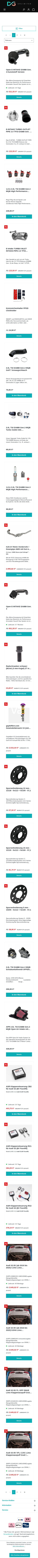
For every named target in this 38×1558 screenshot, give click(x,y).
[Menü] (4, 9)
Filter (20, 28)
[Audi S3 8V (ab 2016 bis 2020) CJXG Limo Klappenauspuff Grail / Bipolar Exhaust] (19, 1252)
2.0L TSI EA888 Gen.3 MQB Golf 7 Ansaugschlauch (18, 369)
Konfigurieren (20, 1550)
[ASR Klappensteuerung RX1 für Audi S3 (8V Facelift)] (19, 1133)
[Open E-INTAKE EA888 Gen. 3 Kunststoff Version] (19, 56)
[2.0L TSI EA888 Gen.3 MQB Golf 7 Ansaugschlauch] (19, 355)
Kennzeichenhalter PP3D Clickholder (17, 309)
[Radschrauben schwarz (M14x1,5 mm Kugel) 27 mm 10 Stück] (19, 653)
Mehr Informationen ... (19, 1546)
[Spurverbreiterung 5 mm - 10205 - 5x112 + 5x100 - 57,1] (19, 894)
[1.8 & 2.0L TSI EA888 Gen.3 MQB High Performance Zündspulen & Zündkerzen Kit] (19, 176)
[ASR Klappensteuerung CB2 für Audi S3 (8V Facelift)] (19, 1073)
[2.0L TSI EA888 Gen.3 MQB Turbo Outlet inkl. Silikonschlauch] (19, 414)
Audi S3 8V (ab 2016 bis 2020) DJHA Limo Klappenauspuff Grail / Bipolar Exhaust (16, 1329)
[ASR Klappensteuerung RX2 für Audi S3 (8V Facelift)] (19, 1192)
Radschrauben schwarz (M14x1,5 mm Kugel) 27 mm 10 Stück (18, 667)
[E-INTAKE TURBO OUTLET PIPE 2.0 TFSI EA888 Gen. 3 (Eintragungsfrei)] (19, 116)
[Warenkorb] (33, 9)
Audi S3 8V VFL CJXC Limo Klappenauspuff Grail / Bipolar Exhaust (18, 1454)
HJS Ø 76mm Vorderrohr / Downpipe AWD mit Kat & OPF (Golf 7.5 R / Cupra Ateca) (17, 548)
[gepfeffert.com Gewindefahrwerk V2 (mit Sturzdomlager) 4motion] (19, 712)
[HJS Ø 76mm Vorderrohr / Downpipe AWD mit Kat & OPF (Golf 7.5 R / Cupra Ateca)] (19, 533)
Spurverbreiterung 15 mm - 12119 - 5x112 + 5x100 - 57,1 (18, 849)
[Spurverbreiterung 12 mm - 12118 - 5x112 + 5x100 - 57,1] (19, 775)
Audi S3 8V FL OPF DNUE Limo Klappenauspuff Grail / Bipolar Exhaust (18, 1391)
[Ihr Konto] (28, 9)
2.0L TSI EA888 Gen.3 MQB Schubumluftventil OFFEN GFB (18, 968)
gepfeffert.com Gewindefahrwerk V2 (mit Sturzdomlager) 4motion (17, 727)
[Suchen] (23, 9)
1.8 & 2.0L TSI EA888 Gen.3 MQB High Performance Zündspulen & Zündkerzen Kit (18, 190)
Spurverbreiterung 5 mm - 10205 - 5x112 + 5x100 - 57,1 (18, 909)
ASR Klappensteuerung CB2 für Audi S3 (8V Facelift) (19, 1087)
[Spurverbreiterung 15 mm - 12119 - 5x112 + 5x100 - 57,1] (19, 835)
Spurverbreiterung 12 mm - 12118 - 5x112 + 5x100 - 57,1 (18, 789)
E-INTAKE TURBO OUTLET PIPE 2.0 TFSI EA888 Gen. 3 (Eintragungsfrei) (18, 130)
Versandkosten (8, 1534)
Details (19, 97)
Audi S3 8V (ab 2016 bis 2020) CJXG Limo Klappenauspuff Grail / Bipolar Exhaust (16, 1266)
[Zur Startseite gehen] (19, 4)
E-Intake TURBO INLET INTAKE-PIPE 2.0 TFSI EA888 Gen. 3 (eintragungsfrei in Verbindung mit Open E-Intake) (17, 250)
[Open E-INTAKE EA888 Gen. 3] (19, 593)
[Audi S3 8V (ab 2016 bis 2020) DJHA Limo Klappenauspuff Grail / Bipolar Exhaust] (19, 1314)
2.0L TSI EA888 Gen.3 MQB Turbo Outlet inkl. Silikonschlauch (18, 429)
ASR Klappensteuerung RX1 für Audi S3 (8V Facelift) (18, 1147)
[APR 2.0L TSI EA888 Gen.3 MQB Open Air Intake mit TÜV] (19, 1013)
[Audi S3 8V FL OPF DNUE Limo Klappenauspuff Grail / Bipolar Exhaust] (19, 1377)
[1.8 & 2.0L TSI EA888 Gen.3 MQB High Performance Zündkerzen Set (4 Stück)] (19, 474)
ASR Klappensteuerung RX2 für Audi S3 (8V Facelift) (18, 1207)
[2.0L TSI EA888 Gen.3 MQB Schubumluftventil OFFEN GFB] (19, 954)
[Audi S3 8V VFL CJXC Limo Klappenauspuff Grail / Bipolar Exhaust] (19, 1439)
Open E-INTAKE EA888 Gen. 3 (18, 607)
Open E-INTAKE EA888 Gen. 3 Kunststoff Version (18, 71)
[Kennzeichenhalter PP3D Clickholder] (19, 295)
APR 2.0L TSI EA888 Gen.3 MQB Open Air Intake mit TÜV (18, 1028)
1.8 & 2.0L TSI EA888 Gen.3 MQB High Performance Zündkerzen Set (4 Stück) (18, 488)
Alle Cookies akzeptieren (20, 1555)
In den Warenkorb (19, 216)
